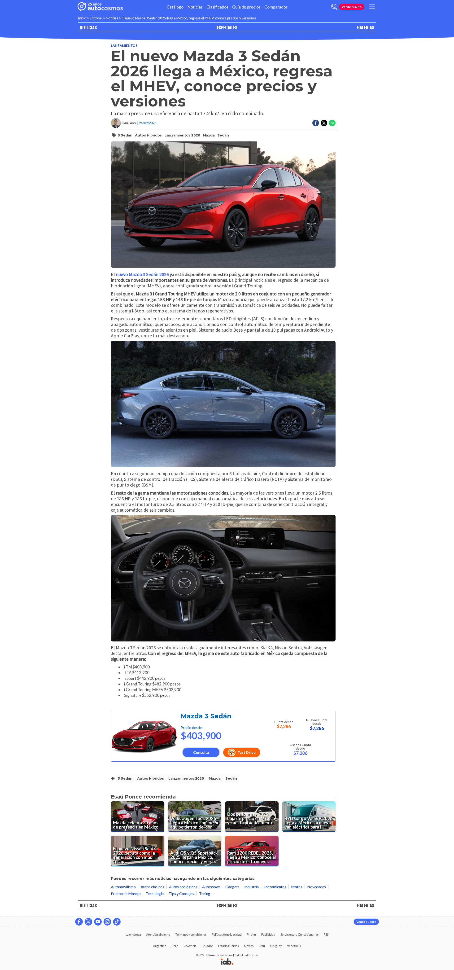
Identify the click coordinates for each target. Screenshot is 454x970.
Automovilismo (123, 886)
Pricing (251, 934)
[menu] (372, 7)
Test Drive (246, 752)
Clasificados (217, 6)
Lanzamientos (124, 46)
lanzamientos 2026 (182, 135)
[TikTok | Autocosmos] (117, 922)
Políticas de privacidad (227, 934)
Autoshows (211, 886)
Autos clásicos (152, 886)
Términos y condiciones (190, 934)
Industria (251, 886)
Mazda (209, 135)
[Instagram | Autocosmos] (107, 922)
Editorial (96, 18)
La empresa (133, 934)
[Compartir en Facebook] (315, 123)
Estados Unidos (228, 946)
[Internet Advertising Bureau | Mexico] (227, 962)
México (248, 946)
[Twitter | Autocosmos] (88, 922)
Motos (296, 886)
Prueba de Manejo (126, 893)
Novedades (316, 886)
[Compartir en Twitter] (324, 123)
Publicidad (268, 934)
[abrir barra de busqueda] (334, 7)
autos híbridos (148, 135)
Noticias (195, 6)
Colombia (190, 946)
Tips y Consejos (181, 893)
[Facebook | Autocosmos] (79, 922)
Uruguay (276, 946)
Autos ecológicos (183, 886)
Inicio (82, 18)
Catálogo (175, 6)
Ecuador (207, 946)
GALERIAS (365, 27)
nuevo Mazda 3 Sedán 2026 (142, 274)
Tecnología (155, 893)
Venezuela (294, 946)
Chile (174, 946)
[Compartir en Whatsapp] (332, 123)
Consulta (201, 752)
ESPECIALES (227, 27)
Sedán (223, 135)
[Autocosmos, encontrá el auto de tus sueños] (100, 7)
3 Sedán (125, 135)
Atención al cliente (158, 934)
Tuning (204, 893)
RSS (326, 934)
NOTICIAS (88, 27)
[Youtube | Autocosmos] (98, 922)
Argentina (159, 946)
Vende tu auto (352, 7)
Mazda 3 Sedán (206, 716)
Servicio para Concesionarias (299, 934)
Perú (262, 946)
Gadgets (232, 886)
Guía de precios (246, 6)
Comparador (276, 6)
